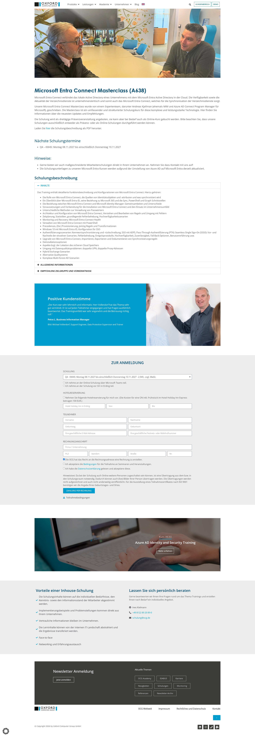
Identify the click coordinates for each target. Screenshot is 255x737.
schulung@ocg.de (141, 617)
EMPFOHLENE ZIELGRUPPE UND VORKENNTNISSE (66, 271)
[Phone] (211, 727)
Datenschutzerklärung (89, 468)
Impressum (164, 708)
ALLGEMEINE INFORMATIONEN (57, 264)
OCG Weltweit (145, 708)
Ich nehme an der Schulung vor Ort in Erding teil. (89, 386)
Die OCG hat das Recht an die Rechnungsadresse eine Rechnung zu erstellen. (103, 459)
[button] (73, 4)
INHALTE (45, 185)
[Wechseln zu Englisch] (143, 4)
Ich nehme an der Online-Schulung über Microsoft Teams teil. (96, 382)
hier (48, 128)
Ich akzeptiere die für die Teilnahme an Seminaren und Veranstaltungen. (108, 464)
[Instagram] (205, 727)
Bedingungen (90, 464)
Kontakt (216, 708)
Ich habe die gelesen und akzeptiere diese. (98, 468)
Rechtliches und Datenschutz (191, 708)
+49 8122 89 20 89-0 (142, 612)
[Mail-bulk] (217, 727)
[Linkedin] (200, 727)
